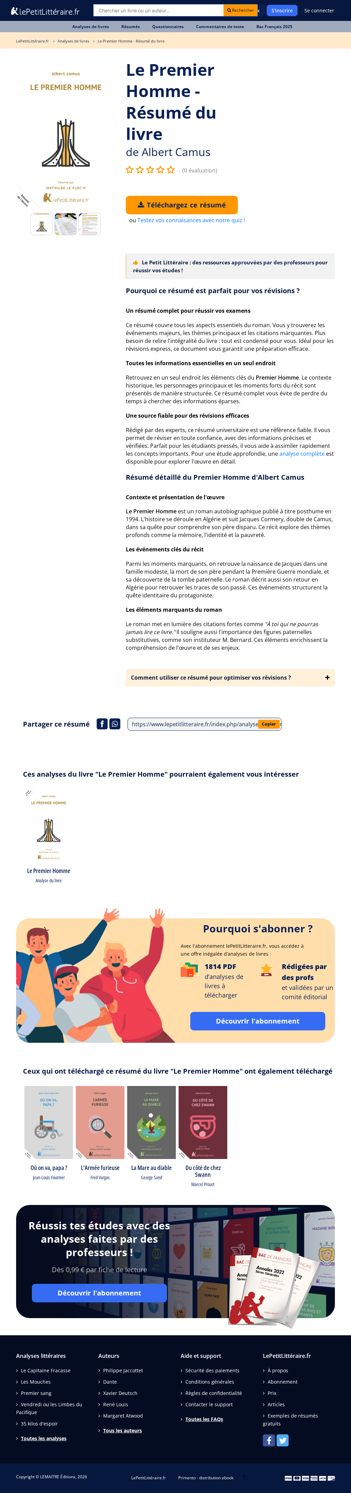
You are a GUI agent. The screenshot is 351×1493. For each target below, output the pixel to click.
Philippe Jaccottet (123, 1370)
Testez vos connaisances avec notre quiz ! (191, 220)
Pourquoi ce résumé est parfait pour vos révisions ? (213, 290)
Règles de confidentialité (213, 1393)
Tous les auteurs (122, 1430)
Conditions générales (209, 1381)
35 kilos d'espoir (39, 1423)
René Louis (115, 1404)
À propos (278, 1370)
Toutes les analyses (43, 1438)
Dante (110, 1381)
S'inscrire (282, 10)
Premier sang (36, 1393)
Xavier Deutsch (120, 1393)
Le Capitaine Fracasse (46, 1370)
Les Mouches (36, 1381)
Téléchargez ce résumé (185, 205)
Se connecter (319, 10)
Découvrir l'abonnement (258, 1021)
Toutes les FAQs (204, 1419)
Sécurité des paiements (212, 1370)
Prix (272, 1393)
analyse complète (302, 453)
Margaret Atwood (123, 1415)
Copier (269, 724)
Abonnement (283, 1381)
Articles (276, 1404)
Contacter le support (209, 1404)
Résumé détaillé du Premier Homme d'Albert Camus (215, 477)
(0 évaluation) (199, 170)
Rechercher (242, 10)
